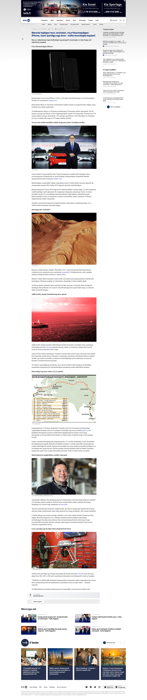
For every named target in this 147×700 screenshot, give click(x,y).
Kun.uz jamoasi (61, 687)
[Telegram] (22, 34)
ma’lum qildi (62, 504)
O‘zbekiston (44, 20)
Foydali (91, 20)
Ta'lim (43, 24)
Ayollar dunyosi (86, 24)
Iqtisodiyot (60, 20)
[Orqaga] (22, 29)
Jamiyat (68, 20)
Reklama (52, 687)
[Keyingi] (124, 642)
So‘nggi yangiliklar (109, 70)
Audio (97, 20)
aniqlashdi (65, 272)
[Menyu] (124, 20)
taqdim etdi (53, 100)
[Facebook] (22, 39)
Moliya (50, 24)
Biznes (101, 24)
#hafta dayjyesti (37, 601)
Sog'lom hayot (64, 24)
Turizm (95, 24)
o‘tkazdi (49, 347)
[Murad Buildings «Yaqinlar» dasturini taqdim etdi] (86, 664)
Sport (74, 20)
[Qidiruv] (120, 20)
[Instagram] (99, 687)
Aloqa (45, 687)
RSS (40, 687)
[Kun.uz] (26, 20)
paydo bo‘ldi (86, 430)
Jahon (52, 20)
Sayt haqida (33, 687)
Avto (56, 24)
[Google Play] (120, 687)
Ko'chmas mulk (75, 24)
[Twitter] (95, 687)
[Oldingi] (120, 642)
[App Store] (108, 687)
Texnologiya (82, 20)
